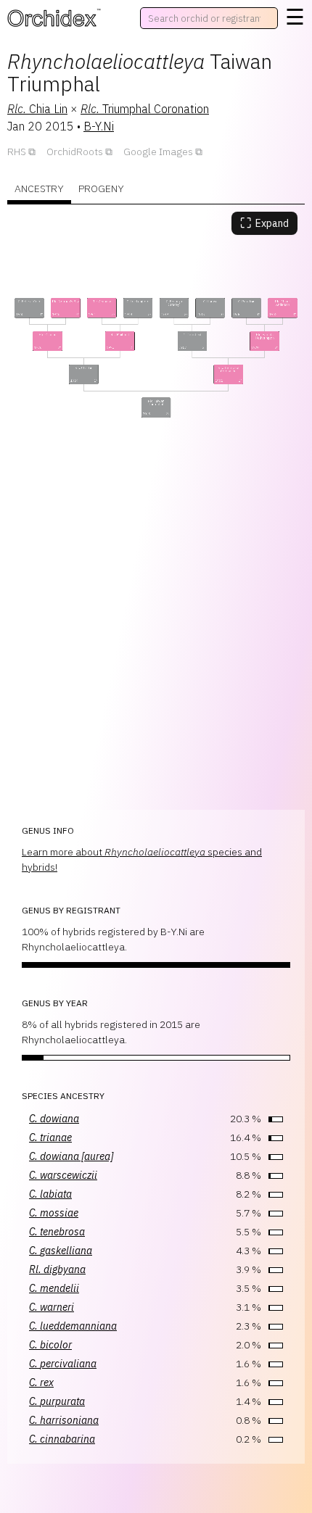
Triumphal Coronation (145, 108)
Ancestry (39, 188)
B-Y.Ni (98, 126)
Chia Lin (37, 108)
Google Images (158, 151)
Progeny (101, 188)
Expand (264, 223)
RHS (16, 151)
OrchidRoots (74, 151)
